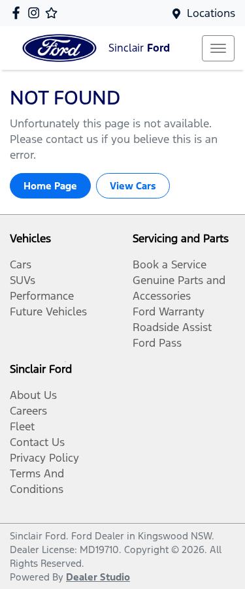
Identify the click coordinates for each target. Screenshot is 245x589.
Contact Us (37, 442)
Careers (28, 411)
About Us (33, 395)
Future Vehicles (48, 311)
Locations (211, 13)
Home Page (50, 186)
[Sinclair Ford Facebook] (18, 13)
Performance (42, 296)
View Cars (133, 186)
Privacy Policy (44, 458)
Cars (20, 264)
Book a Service (169, 264)
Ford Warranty (168, 311)
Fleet (22, 426)
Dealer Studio (98, 577)
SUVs (22, 280)
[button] (218, 48)
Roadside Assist (172, 327)
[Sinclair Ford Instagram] (36, 13)
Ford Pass (157, 343)
